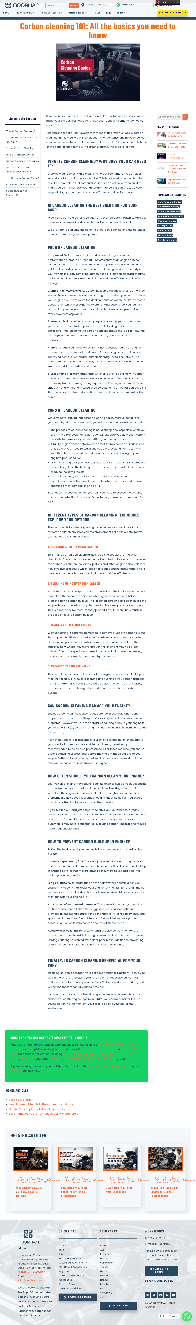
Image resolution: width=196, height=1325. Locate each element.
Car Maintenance (167, 221)
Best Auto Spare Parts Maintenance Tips (119, 1190)
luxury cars (109, 1058)
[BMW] (118, 1246)
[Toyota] (118, 1267)
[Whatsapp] (187, 1316)
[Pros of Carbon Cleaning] (22, 148)
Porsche (97, 1054)
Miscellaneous (165, 235)
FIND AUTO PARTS (23, 13)
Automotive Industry (168, 207)
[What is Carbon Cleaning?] (22, 131)
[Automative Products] (78, 1276)
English (164, 2)
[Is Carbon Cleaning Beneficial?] (22, 193)
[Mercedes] (118, 1259)
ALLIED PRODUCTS (78, 13)
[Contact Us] (78, 1280)
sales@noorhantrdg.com (32, 1280)
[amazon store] (156, 5)
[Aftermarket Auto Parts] (78, 1263)
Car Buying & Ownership (170, 216)
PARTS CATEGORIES (50, 13)
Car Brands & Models (169, 211)
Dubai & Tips (164, 230)
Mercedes (77, 1054)
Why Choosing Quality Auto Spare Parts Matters (29, 1192)
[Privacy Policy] (78, 1284)
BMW (66, 1054)
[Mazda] (118, 1276)
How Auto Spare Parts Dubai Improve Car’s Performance (74, 1192)
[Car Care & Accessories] (78, 1267)
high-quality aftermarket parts (107, 1066)
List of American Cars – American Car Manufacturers (43, 1113)
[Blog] (78, 1250)
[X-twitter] (154, 1295)
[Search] (185, 117)
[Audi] (118, 1250)
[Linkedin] (160, 1295)
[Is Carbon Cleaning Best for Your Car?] (22, 139)
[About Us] (78, 1246)
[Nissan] (118, 1271)
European (70, 1058)
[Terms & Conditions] (78, 1288)
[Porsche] (118, 1254)
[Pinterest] (173, 1295)
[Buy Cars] (78, 1271)
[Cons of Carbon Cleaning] (22, 154)
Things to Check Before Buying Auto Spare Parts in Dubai (164, 1192)
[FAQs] (78, 1254)
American (83, 1058)
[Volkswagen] (118, 1263)
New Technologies (167, 240)
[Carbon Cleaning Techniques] (22, 161)
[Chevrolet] (118, 1293)
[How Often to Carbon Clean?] (22, 178)
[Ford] (118, 1288)
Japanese (55, 1058)
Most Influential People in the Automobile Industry (41, 1104)
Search (74, 5)
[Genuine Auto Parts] (78, 1259)
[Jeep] (118, 1297)
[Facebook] (167, 1295)
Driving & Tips (165, 226)
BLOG (97, 13)
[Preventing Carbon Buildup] (22, 184)
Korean (95, 1058)
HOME (6, 13)
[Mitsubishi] (118, 1284)
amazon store (166, 5)
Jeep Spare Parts (20, 1100)
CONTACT (121, 13)
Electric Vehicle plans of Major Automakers (37, 1109)
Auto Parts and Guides (169, 202)
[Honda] (118, 1280)
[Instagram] (147, 1295)
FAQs (108, 13)
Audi (88, 1054)
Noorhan (16, 1071)
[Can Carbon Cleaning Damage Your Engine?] (22, 169)
